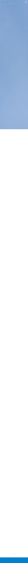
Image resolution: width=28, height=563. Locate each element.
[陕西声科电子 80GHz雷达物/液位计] (4, 2)
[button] (2, 279)
